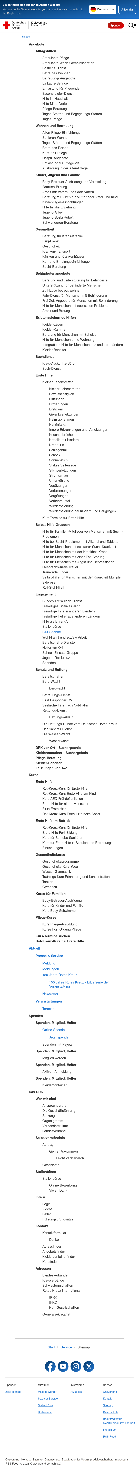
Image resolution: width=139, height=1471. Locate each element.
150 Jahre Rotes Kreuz (59, 975)
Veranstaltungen (49, 1001)
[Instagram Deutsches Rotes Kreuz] (76, 1366)
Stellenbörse (45, 1405)
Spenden (115, 25)
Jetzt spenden (59, 1037)
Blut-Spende (51, 632)
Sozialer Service (48, 1398)
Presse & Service (49, 956)
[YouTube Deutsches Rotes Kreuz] (63, 1366)
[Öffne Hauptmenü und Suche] (132, 25)
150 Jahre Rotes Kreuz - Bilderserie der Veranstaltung (79, 984)
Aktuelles (76, 1392)
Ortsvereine (110, 1392)
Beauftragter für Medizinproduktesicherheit (118, 1421)
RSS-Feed (109, 1436)
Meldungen (50, 969)
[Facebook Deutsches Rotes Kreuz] (50, 1366)
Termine (48, 1009)
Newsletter (50, 994)
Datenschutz (110, 1412)
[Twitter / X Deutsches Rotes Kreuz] (88, 1366)
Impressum (109, 1430)
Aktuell (34, 948)
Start (26, 37)
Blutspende (45, 1412)
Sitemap (108, 1405)
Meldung (48, 963)
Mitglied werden (47, 1392)
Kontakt (107, 1398)
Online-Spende (53, 1030)
